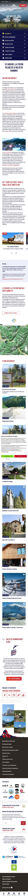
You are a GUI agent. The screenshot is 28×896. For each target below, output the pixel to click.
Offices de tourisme (7, 759)
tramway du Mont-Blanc (10, 113)
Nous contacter (6, 887)
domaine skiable (8, 131)
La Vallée (8, 8)
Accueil (3, 8)
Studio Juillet (5, 884)
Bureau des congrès (7, 747)
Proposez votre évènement (9, 765)
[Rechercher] (7, 5)
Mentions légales (6, 879)
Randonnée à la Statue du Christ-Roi (10, 511)
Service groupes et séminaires (10, 768)
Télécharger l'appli (7, 830)
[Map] (14, 339)
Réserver (23, 5)
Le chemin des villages (7, 481)
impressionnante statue (10, 89)
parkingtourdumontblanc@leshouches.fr (12, 279)
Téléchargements (7, 771)
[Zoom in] (26, 348)
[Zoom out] (26, 350)
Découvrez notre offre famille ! (10, 313)
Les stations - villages (17, 8)
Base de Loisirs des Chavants (9, 389)
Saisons (22, 1)
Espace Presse (6, 753)
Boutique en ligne (6, 744)
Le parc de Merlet (6, 152)
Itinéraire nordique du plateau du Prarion (11, 598)
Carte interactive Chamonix (14, 678)
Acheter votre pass (8, 807)
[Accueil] (14, 5)
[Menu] (3, 5)
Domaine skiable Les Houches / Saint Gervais (12, 627)
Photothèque (5, 762)
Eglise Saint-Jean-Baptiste (8, 540)
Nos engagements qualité (8, 876)
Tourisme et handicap (8, 774)
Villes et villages (5, 1)
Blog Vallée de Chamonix (8, 741)
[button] (12, 252)
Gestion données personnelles (9, 881)
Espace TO (5, 756)
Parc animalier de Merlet (13, 247)
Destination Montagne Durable (10, 750)
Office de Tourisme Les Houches (9, 569)
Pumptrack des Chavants (8, 421)
